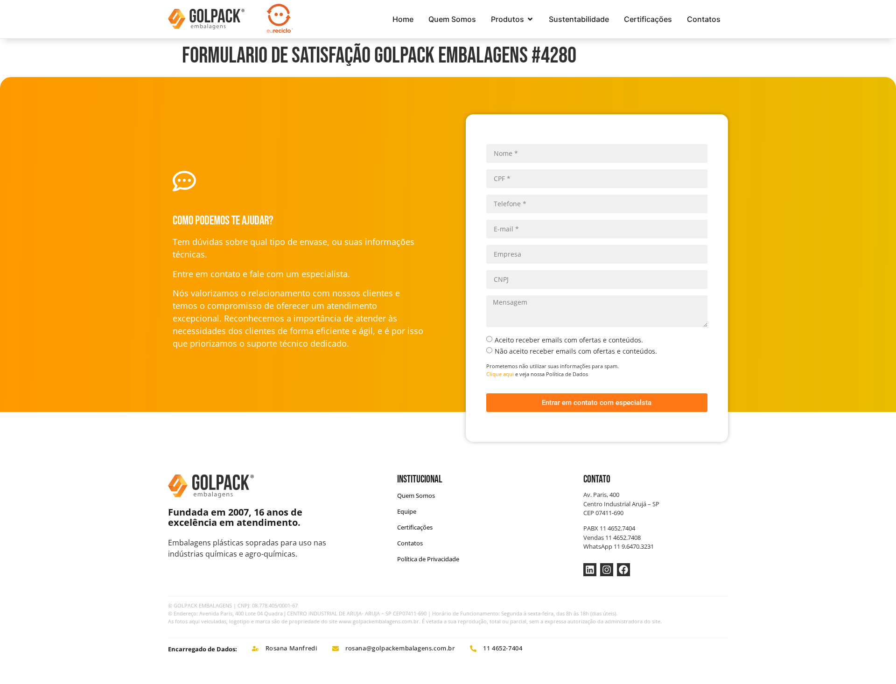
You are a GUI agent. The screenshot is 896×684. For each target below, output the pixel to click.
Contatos (410, 543)
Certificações (415, 527)
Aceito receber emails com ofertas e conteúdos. (569, 339)
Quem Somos (416, 495)
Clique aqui (500, 373)
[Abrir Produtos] (530, 19)
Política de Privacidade (428, 559)
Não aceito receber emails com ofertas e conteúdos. (576, 351)
